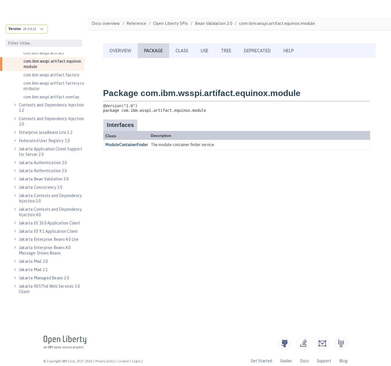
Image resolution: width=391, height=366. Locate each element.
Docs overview (106, 23)
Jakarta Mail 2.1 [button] (33, 269)
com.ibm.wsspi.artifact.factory (51, 75)
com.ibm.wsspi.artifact (43, 53)
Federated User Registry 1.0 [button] (44, 140)
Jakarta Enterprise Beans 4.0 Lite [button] (49, 239)
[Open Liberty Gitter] (341, 343)
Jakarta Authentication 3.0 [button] (43, 170)
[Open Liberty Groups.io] (322, 343)
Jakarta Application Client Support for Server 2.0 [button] (50, 152)
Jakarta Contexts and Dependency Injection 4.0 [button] (50, 212)
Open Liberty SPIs (170, 23)
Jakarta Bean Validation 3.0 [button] (43, 179)
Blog (343, 361)
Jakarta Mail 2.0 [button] (33, 261)
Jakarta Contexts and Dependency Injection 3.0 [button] (50, 198)
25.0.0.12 (29, 29)
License (124, 361)
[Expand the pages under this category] (14, 105)
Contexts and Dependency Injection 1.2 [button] (51, 108)
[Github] (284, 343)
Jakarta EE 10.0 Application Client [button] (49, 223)
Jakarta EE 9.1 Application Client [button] (48, 231)
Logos (136, 361)
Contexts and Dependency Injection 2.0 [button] (51, 121)
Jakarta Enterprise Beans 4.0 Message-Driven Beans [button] (45, 250)
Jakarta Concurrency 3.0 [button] (40, 187)
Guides (286, 361)
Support (324, 361)
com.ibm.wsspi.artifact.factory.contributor (53, 86)
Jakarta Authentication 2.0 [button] (43, 162)
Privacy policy (105, 361)
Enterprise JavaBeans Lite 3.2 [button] (45, 132)
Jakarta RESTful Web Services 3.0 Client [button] (49, 289)
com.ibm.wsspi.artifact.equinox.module (52, 64)
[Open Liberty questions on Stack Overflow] (303, 343)
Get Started (261, 361)
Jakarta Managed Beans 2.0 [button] (44, 278)
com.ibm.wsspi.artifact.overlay (51, 97)
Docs (304, 361)
